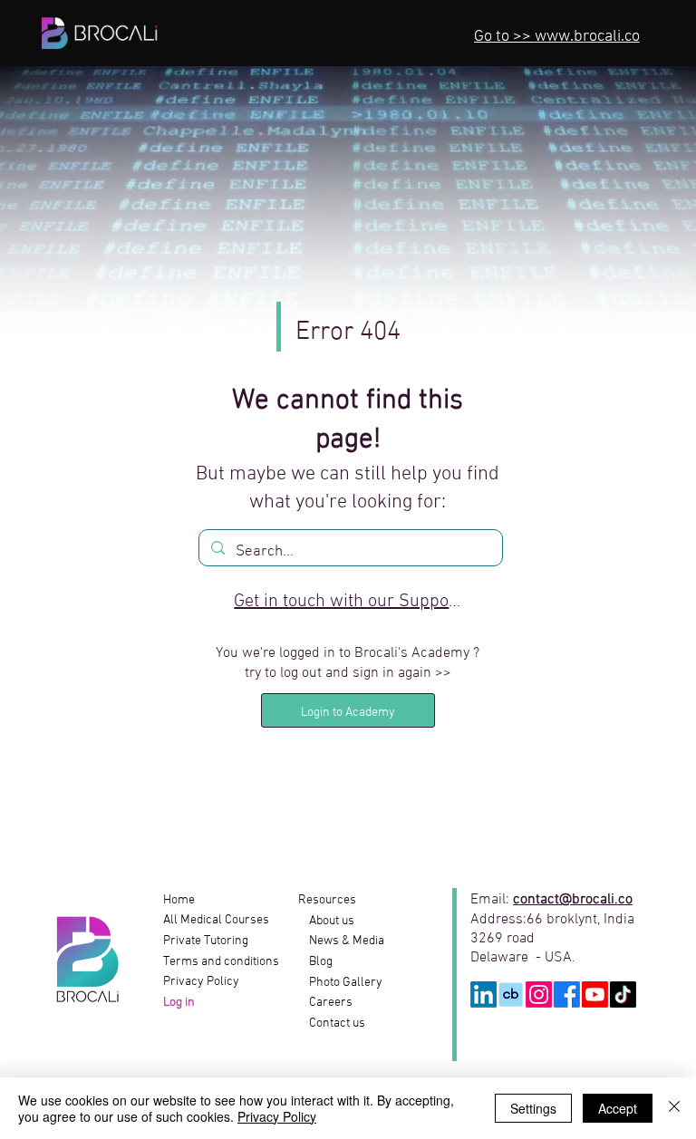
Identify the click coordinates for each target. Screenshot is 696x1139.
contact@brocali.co (573, 896)
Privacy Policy (201, 981)
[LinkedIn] (483, 994)
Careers (325, 1002)
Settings (533, 1108)
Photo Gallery (340, 982)
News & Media (341, 941)
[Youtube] (595, 994)
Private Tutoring (205, 941)
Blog (315, 962)
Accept (617, 1108)
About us (326, 921)
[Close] (674, 1108)
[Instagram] (539, 994)
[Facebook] (567, 994)
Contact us (331, 1023)
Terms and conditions (221, 962)
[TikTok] (623, 994)
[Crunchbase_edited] (511, 994)
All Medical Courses (216, 920)
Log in (180, 1002)
